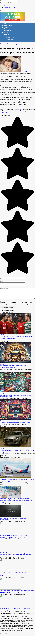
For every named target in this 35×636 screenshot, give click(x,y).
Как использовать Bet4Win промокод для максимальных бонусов (13, 366)
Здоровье (10, 39)
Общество (7, 24)
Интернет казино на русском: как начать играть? (15, 422)
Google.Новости (5, 112)
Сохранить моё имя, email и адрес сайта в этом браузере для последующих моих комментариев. (16, 303)
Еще (5, 36)
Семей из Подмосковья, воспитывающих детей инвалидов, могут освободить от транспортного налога (15, 554)
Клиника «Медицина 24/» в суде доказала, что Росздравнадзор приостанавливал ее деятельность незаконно (16, 500)
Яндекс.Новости (20, 111)
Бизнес (6, 32)
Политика (7, 29)
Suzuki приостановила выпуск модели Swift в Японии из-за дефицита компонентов (17, 451)
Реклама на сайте (9, 7)
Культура (6, 34)
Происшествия (8, 25)
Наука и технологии (13, 41)
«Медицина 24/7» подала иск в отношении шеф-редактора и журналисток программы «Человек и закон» (16, 573)
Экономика (7, 30)
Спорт (6, 27)
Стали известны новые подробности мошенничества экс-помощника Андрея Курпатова (17, 591)
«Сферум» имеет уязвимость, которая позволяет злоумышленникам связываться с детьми (15, 536)
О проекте (7, 6)
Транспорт (10, 37)
